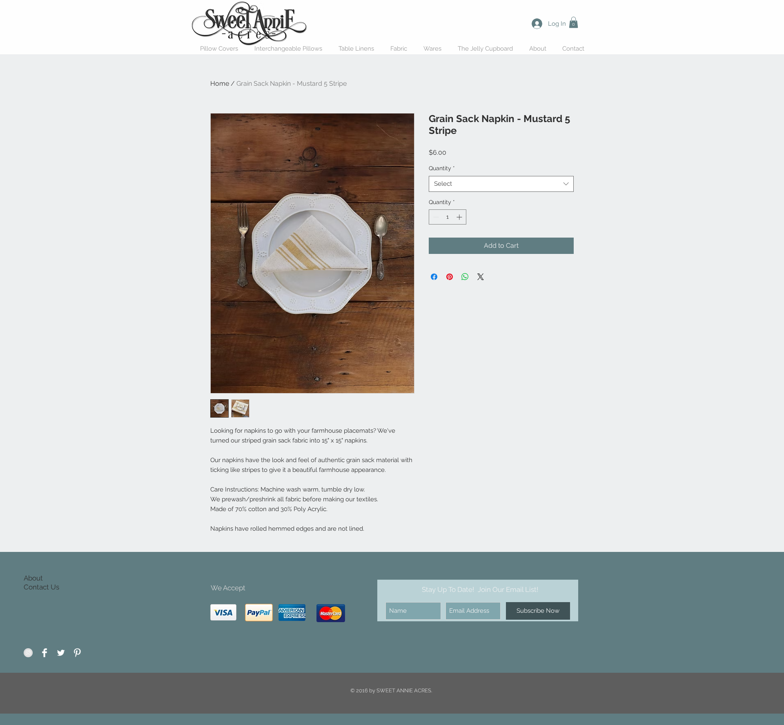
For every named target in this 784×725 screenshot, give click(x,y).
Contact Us (41, 587)
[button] (573, 22)
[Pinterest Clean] (77, 652)
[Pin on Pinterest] (449, 277)
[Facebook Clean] (44, 652)
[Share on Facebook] (434, 277)
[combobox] (501, 184)
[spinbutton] (447, 217)
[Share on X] (481, 277)
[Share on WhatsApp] (465, 277)
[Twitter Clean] (60, 652)
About (33, 578)
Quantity (442, 168)
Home (219, 83)
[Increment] (460, 217)
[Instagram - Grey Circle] (28, 652)
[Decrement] (435, 217)
